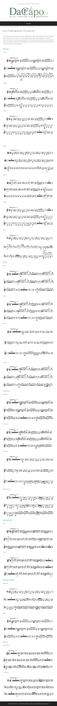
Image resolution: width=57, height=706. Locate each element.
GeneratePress (45, 703)
